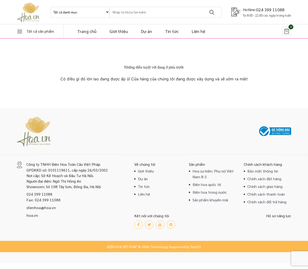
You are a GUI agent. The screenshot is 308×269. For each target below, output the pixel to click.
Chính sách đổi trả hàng (266, 201)
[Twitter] (149, 224)
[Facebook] (138, 224)
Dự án (146, 31)
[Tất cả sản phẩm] (20, 31)
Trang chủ (86, 31)
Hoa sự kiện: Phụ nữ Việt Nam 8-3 (213, 173)
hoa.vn (32, 215)
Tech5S (195, 246)
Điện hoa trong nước (209, 192)
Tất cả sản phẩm (40, 31)
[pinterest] (171, 224)
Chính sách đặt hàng (264, 178)
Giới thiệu (118, 31)
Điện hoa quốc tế (206, 184)
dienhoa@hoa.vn (41, 207)
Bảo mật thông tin (262, 170)
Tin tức (172, 31)
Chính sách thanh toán (266, 194)
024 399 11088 (270, 9)
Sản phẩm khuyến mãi (210, 199)
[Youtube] (160, 224)
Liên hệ (198, 31)
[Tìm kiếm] (211, 12)
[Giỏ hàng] (286, 31)
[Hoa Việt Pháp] (29, 12)
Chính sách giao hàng (264, 186)
